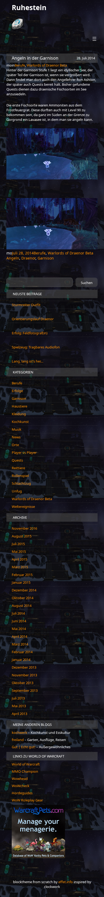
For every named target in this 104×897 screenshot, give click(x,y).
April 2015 (19, 559)
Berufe (20, 65)
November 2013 (24, 675)
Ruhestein (29, 7)
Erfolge (17, 390)
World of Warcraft (26, 764)
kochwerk (20, 732)
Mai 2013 (19, 705)
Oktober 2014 (22, 597)
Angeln (12, 258)
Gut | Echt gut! (23, 746)
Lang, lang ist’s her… (27, 361)
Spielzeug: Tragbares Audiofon (36, 347)
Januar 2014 (21, 659)
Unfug (17, 491)
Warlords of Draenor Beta (47, 65)
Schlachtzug (21, 483)
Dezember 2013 (24, 667)
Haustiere (19, 406)
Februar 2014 (22, 651)
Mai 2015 (19, 551)
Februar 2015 (22, 574)
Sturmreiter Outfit (26, 304)
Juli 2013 (18, 698)
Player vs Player (24, 452)
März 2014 (20, 644)
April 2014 (19, 636)
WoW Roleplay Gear (27, 800)
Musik (16, 429)
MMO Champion (25, 771)
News (16, 437)
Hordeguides (22, 793)
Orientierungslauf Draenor (33, 318)
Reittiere (18, 468)
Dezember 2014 (24, 590)
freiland (18, 739)
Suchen (87, 282)
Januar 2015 (21, 582)
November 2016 (24, 528)
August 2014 (21, 605)
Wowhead (20, 778)
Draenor (28, 258)
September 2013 (25, 690)
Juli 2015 (18, 543)
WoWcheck (20, 785)
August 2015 (21, 536)
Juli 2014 (18, 613)
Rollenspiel (20, 475)
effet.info (65, 881)
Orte (15, 444)
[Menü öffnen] (94, 39)
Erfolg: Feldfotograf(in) (29, 333)
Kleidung (19, 414)
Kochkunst (20, 421)
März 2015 (20, 567)
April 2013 (19, 713)
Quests (17, 460)
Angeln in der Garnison (35, 58)
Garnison (46, 258)
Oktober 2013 (22, 682)
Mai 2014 (19, 628)
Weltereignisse (23, 506)
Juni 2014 (19, 621)
